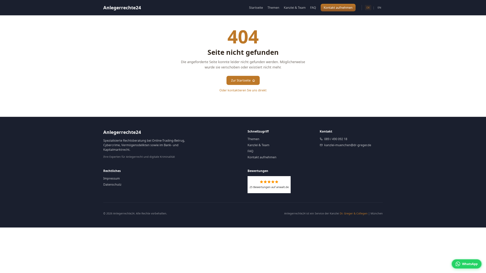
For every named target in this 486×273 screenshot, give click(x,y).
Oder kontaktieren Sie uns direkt (243, 90)
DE (368, 7)
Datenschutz (112, 184)
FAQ (313, 7)
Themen (273, 7)
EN (379, 7)
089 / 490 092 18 (335, 139)
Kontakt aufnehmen (262, 157)
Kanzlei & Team (295, 7)
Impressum (111, 178)
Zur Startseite (241, 80)
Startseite (256, 7)
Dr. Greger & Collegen (354, 213)
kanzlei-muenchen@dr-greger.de (347, 145)
